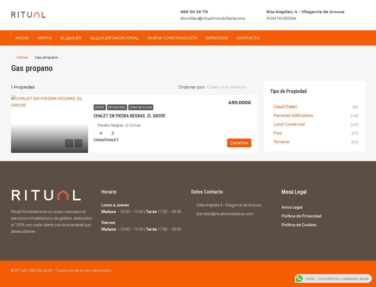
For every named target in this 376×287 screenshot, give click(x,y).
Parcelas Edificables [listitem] (293, 115)
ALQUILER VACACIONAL (114, 37)
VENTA (44, 37)
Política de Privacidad (301, 216)
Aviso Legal (292, 207)
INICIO (22, 37)
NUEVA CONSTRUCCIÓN (172, 37)
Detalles (239, 142)
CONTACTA (248, 37)
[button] (355, 66)
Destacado (117, 107)
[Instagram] (360, 274)
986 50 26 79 (194, 11)
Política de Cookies (299, 225)
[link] (49, 124)
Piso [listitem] (277, 133)
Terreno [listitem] (281, 141)
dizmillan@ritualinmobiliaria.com (212, 18)
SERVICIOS (217, 37)
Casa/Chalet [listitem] (285, 106)
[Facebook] (350, 274)
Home (22, 57)
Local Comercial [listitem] (289, 124)
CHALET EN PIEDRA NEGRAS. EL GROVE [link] (129, 115)
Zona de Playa (140, 107)
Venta (100, 107)
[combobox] (231, 87)
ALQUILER (70, 37)
